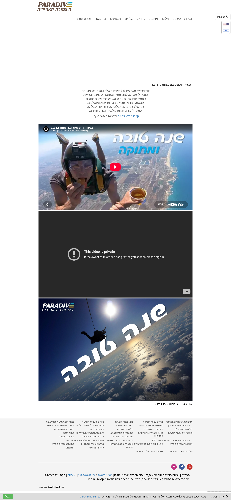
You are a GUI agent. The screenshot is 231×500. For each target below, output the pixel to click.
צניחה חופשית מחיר (124, 425)
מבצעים (115, 19)
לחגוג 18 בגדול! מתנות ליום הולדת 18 (150, 434)
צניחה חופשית (182, 19)
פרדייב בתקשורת (66, 436)
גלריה (128, 19)
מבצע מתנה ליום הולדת (181, 444)
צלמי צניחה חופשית (124, 421)
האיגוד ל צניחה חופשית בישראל (148, 444)
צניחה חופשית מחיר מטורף (180, 425)
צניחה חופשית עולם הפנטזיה (149, 451)
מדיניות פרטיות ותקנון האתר (179, 421)
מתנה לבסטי (68, 433)
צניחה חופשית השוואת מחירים (178, 440)
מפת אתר (69, 440)
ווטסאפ (71, 475)
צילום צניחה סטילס (183, 429)
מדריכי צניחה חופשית (153, 421)
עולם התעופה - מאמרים (181, 451)
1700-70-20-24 (86, 475)
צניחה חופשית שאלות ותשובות (60, 421)
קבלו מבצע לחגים (128, 116)
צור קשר (100, 19)
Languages (84, 19)
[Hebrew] (226, 30)
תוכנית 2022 (157, 440)
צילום (165, 19)
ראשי (189, 84)
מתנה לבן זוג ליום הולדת (122, 436)
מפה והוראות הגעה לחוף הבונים (89, 440)
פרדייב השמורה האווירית (92, 436)
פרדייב (141, 19)
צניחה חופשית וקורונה (64, 429)
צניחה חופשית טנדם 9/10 (92, 444)
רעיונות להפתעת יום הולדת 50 (90, 433)
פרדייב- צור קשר (96, 447)
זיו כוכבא (70, 447)
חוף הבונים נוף (97, 429)
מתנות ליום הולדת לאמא (121, 433)
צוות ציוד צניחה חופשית (93, 421)
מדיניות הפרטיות (90, 496)
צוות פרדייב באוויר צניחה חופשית (121, 445)
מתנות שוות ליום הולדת (63, 444)
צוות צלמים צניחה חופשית (180, 433)
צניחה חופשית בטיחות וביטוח (60, 425)
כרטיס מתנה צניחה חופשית (150, 425)
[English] (226, 24)
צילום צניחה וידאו (125, 429)
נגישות (221, 17)
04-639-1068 (104, 475)
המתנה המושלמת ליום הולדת (90, 425)
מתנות (153, 19)
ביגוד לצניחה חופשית (153, 429)
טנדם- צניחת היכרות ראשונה (120, 440)
